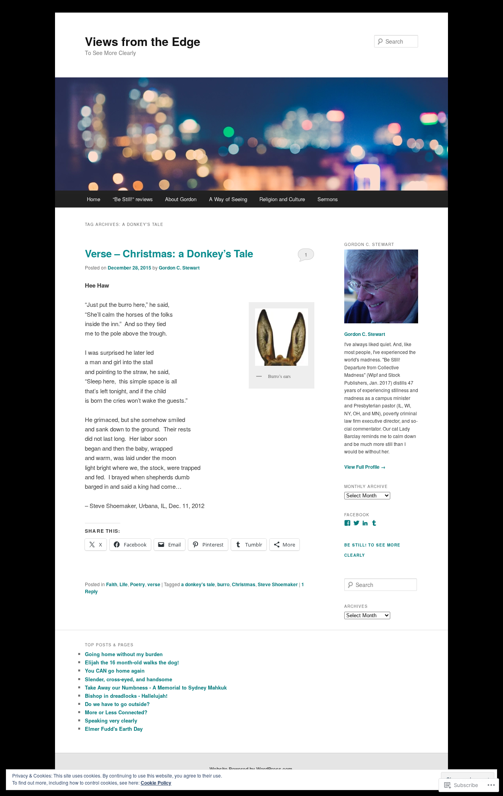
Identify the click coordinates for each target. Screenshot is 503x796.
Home (93, 199)
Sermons (328, 199)
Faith (111, 584)
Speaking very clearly (111, 720)
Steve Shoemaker (278, 584)
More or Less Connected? (116, 712)
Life (123, 584)
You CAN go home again (115, 670)
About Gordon (180, 199)
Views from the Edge (142, 41)
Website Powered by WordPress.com (250, 768)
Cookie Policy (156, 782)
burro (223, 584)
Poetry (137, 584)
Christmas (243, 584)
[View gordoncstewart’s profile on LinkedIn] (365, 523)
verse (153, 584)
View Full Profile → (365, 466)
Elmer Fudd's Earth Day (114, 728)
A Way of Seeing (228, 199)
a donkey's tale (198, 584)
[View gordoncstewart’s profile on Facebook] (347, 523)
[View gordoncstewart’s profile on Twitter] (356, 523)
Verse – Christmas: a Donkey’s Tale (169, 253)
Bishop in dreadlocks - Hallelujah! (126, 695)
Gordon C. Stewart (179, 267)
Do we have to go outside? (117, 704)
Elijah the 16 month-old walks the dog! (132, 662)
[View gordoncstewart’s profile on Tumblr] (374, 523)
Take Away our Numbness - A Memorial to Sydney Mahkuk (156, 687)
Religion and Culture (282, 199)
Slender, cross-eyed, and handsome (128, 679)
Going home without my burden (124, 654)
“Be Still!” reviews (133, 199)
